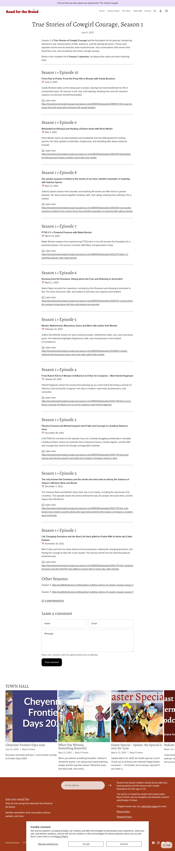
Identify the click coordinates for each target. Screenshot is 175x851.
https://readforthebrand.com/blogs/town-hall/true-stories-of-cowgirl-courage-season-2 (92, 585)
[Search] (155, 11)
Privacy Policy (61, 836)
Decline (124, 844)
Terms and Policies (12, 843)
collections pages (149, 806)
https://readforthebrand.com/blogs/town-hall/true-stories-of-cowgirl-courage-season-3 (92, 592)
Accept (86, 844)
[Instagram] (158, 842)
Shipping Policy (124, 817)
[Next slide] (167, 730)
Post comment (52, 662)
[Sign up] (110, 785)
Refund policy (123, 811)
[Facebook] (153, 842)
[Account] (161, 11)
